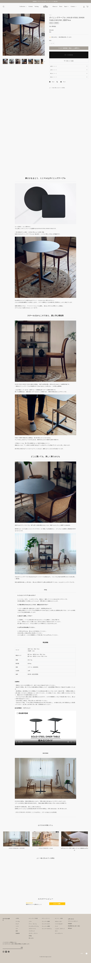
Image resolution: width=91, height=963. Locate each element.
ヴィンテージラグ (46, 923)
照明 (17, 930)
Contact (73, 6)
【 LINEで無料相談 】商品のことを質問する (68, 48)
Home (50, 14)
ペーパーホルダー (59, 923)
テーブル (18, 921)
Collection (23, 6)
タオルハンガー (58, 921)
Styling (37, 6)
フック (56, 926)
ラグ (17, 928)
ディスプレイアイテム (34, 926)
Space (66, 6)
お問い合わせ (71, 918)
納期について (53, 66)
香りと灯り (31, 938)
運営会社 (70, 928)
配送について (53, 73)
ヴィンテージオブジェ (47, 928)
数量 (50, 40)
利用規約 (70, 923)
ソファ (17, 926)
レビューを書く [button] (57, 903)
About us (54, 6)
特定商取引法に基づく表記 (74, 926)
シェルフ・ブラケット (60, 928)
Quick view (12, 881)
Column (31, 6)
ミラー (30, 921)
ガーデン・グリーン (33, 933)
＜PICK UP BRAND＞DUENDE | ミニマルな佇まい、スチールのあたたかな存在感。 (36, 812)
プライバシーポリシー (73, 921)
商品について (53, 77)
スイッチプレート (59, 933)
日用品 (30, 935)
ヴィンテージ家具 (46, 921)
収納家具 (18, 933)
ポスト (56, 930)
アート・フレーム (33, 923)
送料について (53, 69)
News (60, 6)
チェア (17, 923)
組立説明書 (35, 674)
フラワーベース (32, 928)
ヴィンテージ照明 (46, 926)
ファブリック (32, 930)
